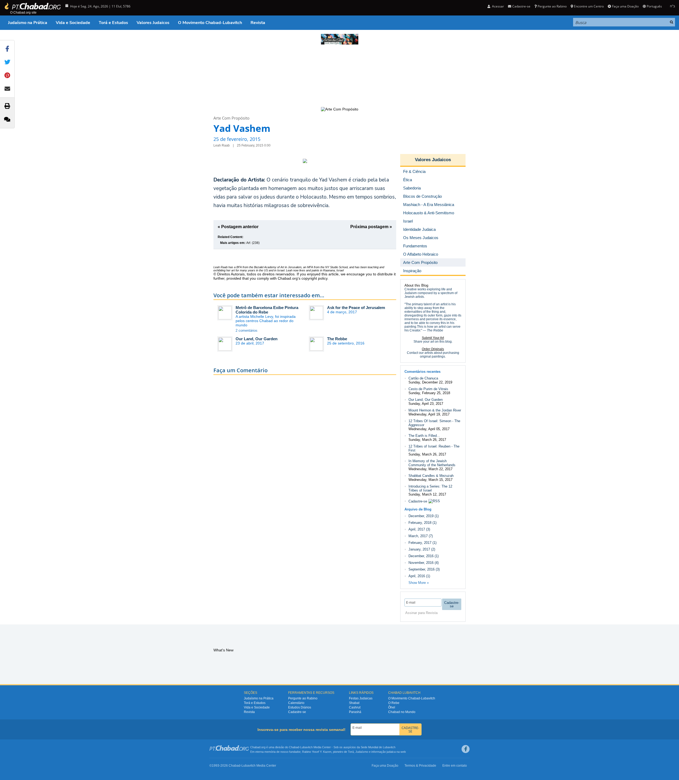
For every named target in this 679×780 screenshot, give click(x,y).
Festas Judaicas (360, 698)
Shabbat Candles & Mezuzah (431, 476)
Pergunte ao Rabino (552, 6)
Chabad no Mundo (401, 712)
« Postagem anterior (238, 226)
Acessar (497, 6)
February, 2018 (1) (422, 523)
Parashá (355, 712)
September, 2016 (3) (424, 569)
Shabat (354, 703)
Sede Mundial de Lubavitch (378, 747)
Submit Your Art (433, 338)
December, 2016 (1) (423, 556)
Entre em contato (454, 765)
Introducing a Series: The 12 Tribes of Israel (430, 488)
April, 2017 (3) (419, 529)
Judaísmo (361, 751)
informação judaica (383, 751)
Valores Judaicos (153, 23)
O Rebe (393, 703)
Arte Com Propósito (231, 118)
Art (248, 243)
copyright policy (314, 278)
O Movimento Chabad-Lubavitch (210, 23)
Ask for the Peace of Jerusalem (356, 307)
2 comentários (246, 330)
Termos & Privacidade (420, 765)
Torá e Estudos (113, 23)
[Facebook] (466, 749)
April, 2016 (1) (419, 576)
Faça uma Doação (625, 6)
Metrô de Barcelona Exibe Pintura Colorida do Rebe (267, 309)
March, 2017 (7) (420, 536)
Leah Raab (220, 267)
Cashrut (354, 707)
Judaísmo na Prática (27, 23)
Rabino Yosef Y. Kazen (316, 751)
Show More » (418, 583)
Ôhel (391, 707)
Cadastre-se (417, 501)
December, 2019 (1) (423, 516)
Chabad (294, 747)
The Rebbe (337, 338)
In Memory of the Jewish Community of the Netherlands (431, 463)
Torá (351, 751)
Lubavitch (306, 747)
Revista (258, 23)
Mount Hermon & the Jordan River (434, 410)
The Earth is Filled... (424, 436)
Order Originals (433, 349)
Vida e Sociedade (73, 23)
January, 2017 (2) (421, 549)
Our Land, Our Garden (256, 338)
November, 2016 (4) (423, 563)
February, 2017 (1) (422, 543)
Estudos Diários (299, 707)
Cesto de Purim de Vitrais (428, 389)
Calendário (296, 703)
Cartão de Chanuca (423, 378)
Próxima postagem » (371, 226)
